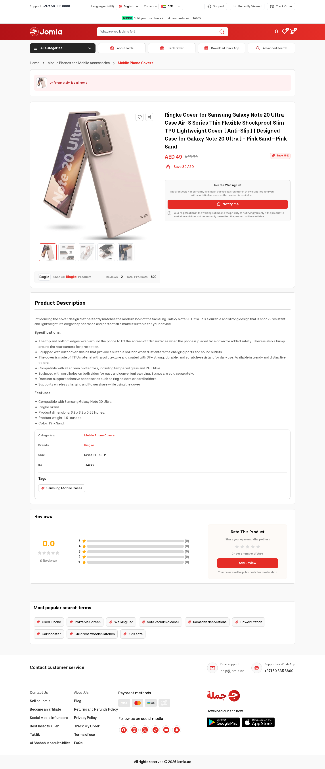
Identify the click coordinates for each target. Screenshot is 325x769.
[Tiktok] (155, 729)
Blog (77, 701)
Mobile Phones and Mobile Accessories (79, 63)
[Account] (276, 31)
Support (218, 6)
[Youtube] (166, 729)
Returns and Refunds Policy (96, 709)
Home (34, 63)
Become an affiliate (45, 709)
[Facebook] (123, 729)
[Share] (149, 117)
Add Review (247, 563)
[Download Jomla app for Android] (223, 722)
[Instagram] (134, 729)
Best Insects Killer (44, 726)
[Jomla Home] (46, 31)
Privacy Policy (85, 718)
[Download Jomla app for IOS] (258, 722)
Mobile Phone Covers (99, 435)
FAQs (78, 743)
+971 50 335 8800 (56, 6)
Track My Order (87, 726)
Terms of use (84, 734)
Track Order (284, 6)
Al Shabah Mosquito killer (50, 743)
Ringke (89, 445)
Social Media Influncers (49, 718)
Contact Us (39, 692)
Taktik (35, 734)
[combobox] (128, 6)
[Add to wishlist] (139, 117)
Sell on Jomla (40, 701)
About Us (81, 692)
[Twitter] (145, 729)
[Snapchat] (176, 729)
